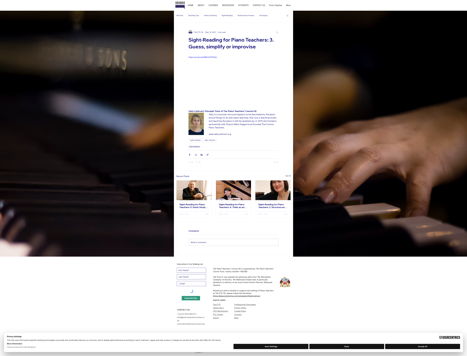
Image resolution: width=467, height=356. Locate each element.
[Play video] (233, 81)
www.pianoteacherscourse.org (190, 324)
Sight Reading (227, 15)
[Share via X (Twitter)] (195, 155)
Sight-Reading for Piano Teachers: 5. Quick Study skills (192, 206)
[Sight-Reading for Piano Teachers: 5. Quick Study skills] (194, 190)
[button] (200, 5)
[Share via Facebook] (190, 155)
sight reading (195, 140)
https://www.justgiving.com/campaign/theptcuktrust (236, 296)
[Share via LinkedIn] (201, 155)
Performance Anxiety (246, 15)
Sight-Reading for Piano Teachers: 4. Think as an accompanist (231, 206)
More (274, 15)
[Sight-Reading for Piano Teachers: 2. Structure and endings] (273, 190)
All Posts (179, 15)
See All (288, 176)
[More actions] (277, 32)
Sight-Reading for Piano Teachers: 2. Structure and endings (272, 206)
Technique (263, 15)
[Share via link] (207, 155)
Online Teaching (210, 15)
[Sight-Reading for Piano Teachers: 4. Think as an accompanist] (233, 190)
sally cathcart (210, 140)
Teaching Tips (193, 15)
